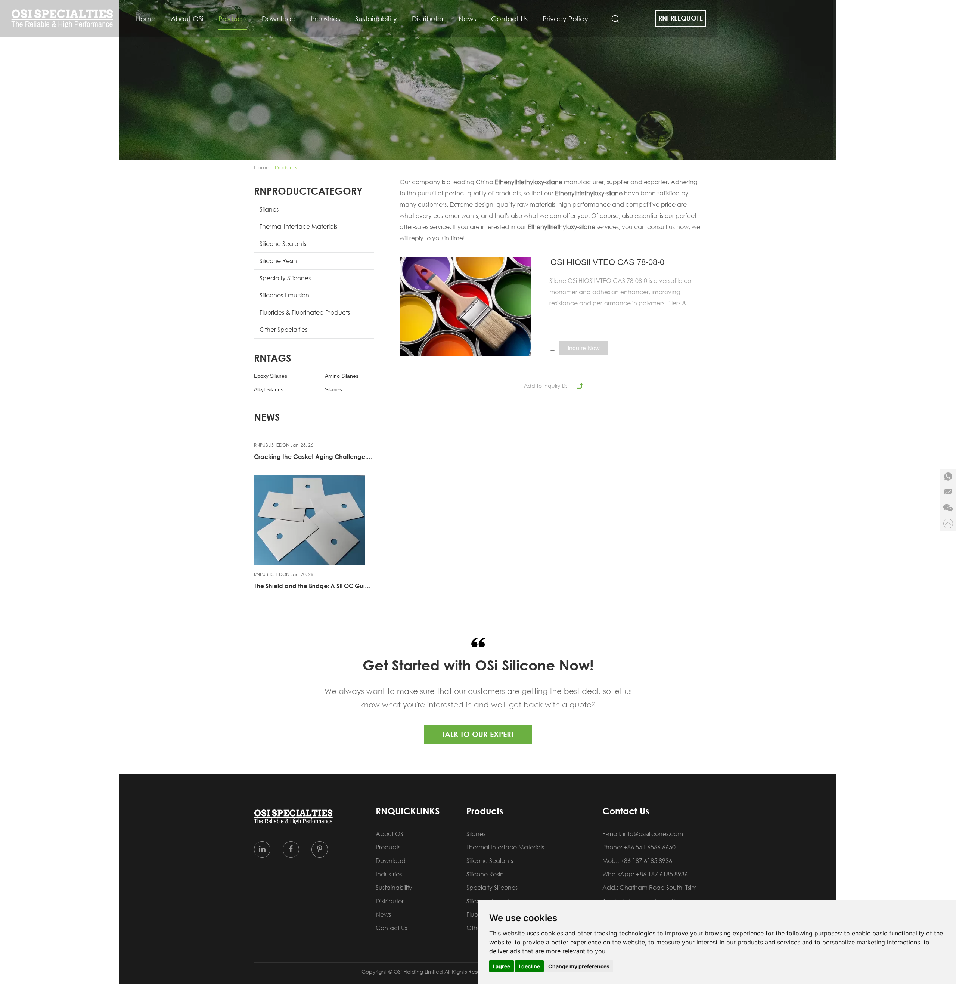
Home (146, 19)
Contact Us (509, 19)
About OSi (187, 19)
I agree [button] (501, 966)
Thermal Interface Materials (298, 226)
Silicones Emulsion (284, 295)
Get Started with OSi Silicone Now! (478, 664)
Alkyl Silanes (268, 389)
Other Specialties (283, 329)
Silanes (269, 209)
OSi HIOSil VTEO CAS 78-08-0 (607, 262)
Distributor (428, 19)
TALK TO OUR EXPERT (478, 733)
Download (279, 19)
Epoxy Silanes (270, 376)
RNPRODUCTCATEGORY (308, 191)
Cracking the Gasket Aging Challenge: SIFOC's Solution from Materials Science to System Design (313, 456)
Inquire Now (584, 348)
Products (232, 19)
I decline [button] (529, 966)
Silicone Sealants (283, 243)
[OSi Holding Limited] (62, 18)
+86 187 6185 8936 (662, 874)
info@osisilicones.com (653, 834)
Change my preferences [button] (578, 966)
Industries (325, 19)
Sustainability (376, 19)
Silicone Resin (278, 261)
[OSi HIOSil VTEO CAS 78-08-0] (465, 306)
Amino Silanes (341, 376)
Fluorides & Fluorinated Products (305, 312)
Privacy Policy (565, 19)
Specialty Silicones (285, 278)
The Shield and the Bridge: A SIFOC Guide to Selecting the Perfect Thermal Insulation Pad (313, 586)
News (467, 19)
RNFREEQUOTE (680, 18)
